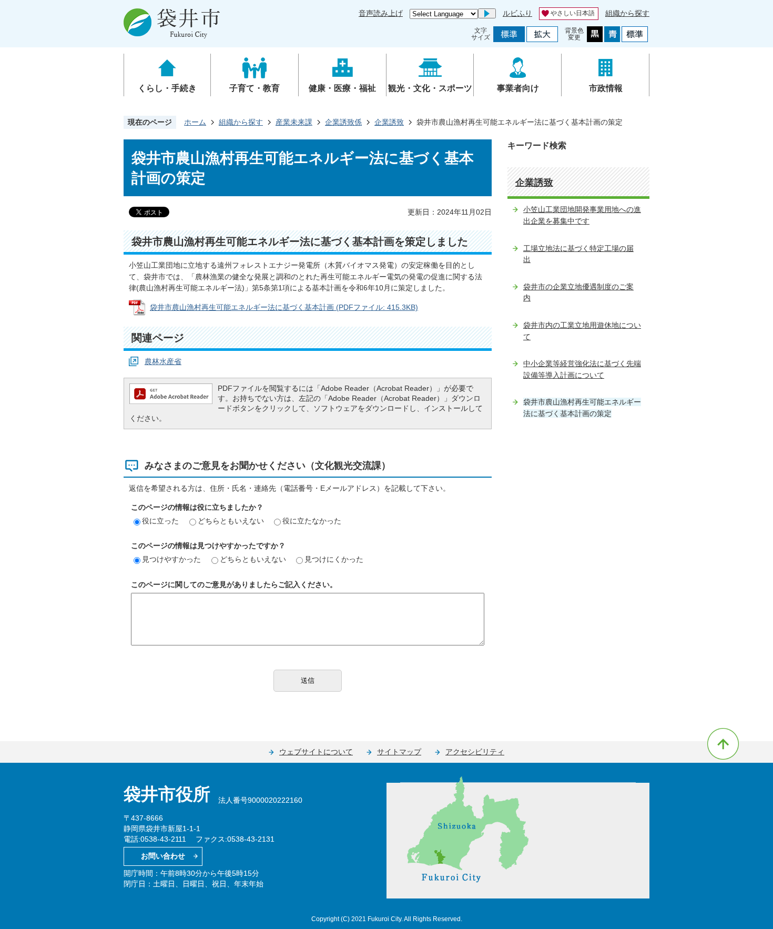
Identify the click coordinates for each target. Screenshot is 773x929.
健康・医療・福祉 (342, 88)
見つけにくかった (333, 559)
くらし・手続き (167, 88)
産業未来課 (294, 122)
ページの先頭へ (723, 744)
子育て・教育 (254, 88)
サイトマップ (399, 752)
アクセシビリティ (474, 752)
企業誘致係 (343, 122)
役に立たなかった (311, 521)
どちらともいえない (231, 521)
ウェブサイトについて (316, 752)
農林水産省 (163, 361)
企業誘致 (389, 122)
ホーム (195, 122)
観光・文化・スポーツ (430, 88)
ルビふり (517, 13)
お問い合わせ (163, 856)
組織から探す (627, 13)
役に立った (160, 521)
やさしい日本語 (573, 13)
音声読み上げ (381, 13)
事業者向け (518, 88)
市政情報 (606, 88)
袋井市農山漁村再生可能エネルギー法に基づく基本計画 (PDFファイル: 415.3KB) (284, 307)
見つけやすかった (171, 559)
